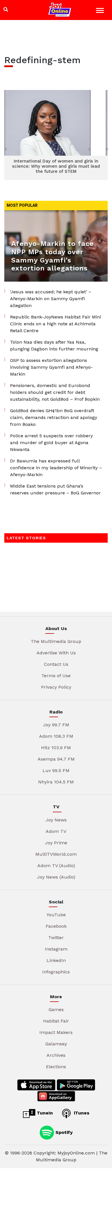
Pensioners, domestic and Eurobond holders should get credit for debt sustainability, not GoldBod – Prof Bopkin (55, 392)
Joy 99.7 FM (56, 724)
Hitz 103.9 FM (56, 747)
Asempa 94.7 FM (56, 759)
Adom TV (56, 831)
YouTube (56, 914)
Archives (56, 1055)
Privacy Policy (56, 687)
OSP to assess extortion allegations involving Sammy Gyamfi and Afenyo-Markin (51, 367)
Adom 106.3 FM (56, 736)
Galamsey (56, 1043)
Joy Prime (56, 842)
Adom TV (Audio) (56, 865)
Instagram (56, 949)
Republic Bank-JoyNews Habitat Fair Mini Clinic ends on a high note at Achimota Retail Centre (55, 323)
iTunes (80, 1113)
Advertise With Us (56, 652)
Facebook (56, 926)
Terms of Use (56, 675)
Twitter (56, 937)
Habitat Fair (56, 1021)
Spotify (63, 1132)
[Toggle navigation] (100, 11)
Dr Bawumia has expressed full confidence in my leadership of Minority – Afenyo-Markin (56, 467)
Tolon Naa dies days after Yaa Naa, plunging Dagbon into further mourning (54, 345)
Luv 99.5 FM (56, 770)
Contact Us (56, 664)
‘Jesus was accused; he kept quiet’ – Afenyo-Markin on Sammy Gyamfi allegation (50, 298)
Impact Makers (56, 1032)
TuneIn (44, 1113)
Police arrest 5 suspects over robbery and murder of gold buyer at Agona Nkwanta (51, 442)
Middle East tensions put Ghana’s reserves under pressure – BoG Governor (55, 489)
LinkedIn (56, 960)
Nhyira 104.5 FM (56, 782)
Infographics (56, 972)
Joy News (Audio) (56, 877)
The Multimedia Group (56, 641)
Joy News (56, 820)
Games (56, 1009)
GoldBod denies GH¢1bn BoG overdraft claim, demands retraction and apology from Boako (53, 417)
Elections (56, 1066)
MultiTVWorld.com (56, 854)
